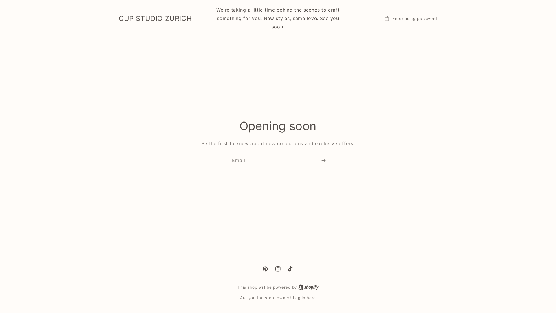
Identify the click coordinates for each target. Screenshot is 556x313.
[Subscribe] (323, 160)
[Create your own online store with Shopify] (308, 287)
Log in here (304, 297)
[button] (410, 18)
